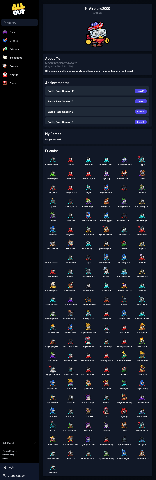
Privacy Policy (8, 454)
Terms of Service (9, 451)
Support (5, 458)
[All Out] (17, 9)
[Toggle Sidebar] (4, 9)
